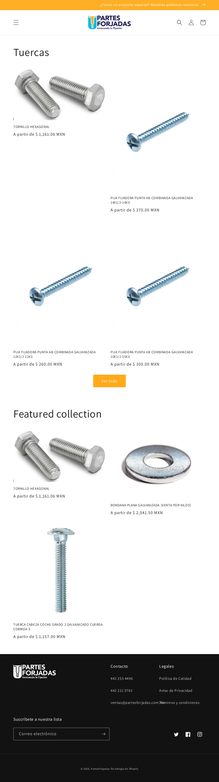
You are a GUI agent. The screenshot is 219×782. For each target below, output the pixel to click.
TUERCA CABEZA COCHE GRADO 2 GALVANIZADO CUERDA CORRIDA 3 (58, 626)
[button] (16, 22)
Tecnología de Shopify (125, 768)
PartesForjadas (100, 768)
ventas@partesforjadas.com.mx (138, 702)
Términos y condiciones (179, 702)
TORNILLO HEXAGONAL (31, 127)
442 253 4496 (122, 678)
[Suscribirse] (103, 734)
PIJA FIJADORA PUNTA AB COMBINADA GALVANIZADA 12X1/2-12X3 (54, 354)
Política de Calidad (175, 678)
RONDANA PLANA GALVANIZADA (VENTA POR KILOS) (151, 505)
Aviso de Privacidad (175, 690)
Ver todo (109, 381)
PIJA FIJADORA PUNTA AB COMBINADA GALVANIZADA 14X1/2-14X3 (152, 200)
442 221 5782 (121, 690)
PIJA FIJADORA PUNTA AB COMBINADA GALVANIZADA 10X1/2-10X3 (152, 354)
